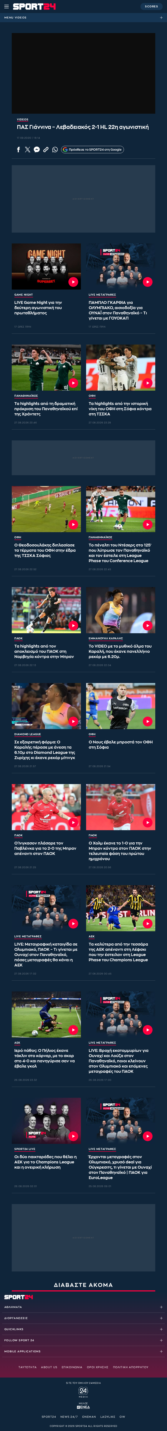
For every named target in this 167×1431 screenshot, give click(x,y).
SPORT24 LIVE (24, 1149)
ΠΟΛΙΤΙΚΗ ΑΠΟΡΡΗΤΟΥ (131, 1367)
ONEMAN (89, 1417)
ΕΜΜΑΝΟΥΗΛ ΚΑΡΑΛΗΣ (106, 638)
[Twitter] (28, 150)
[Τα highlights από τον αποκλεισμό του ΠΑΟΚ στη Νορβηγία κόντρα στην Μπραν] (46, 610)
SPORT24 (49, 1417)
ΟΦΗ (92, 396)
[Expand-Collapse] (162, 17)
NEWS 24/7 (69, 1417)
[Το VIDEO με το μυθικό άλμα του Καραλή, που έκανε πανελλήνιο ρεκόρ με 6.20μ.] (120, 610)
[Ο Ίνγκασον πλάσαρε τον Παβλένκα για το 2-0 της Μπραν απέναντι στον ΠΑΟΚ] (46, 807)
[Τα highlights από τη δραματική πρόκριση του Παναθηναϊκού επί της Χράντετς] (46, 368)
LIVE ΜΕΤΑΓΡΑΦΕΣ (102, 294)
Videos (21, 17)
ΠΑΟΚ (18, 638)
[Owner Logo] (83, 1391)
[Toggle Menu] (6, 6)
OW (122, 1417)
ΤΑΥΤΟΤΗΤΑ (27, 1367)
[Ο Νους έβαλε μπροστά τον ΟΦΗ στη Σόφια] (120, 706)
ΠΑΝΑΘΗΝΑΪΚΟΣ (26, 396)
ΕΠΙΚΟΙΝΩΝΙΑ (72, 1367)
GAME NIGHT (23, 294)
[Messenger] (37, 150)
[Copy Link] (46, 150)
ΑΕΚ (92, 936)
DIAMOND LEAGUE (27, 734)
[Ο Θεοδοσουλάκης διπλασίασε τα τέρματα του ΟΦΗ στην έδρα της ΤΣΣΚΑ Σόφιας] (46, 509)
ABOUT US (49, 1367)
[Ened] (83, 1407)
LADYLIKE (107, 1417)
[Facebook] (18, 150)
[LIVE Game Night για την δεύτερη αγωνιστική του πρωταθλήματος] (46, 266)
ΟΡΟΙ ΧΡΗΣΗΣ (98, 1367)
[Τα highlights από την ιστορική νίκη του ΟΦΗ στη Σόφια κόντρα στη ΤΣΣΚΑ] (120, 368)
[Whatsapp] (55, 150)
